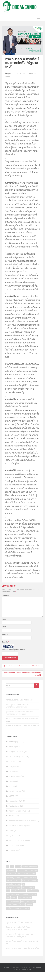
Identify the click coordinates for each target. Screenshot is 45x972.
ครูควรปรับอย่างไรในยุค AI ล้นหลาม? (19, 700)
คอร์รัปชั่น (10, 884)
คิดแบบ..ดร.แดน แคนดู (17, 811)
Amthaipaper (14, 742)
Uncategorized (15, 791)
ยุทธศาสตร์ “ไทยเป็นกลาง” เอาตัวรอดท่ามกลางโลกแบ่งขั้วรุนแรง (20, 712)
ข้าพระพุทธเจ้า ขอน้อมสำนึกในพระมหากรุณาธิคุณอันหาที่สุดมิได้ (18, 705)
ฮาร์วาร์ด (29, 905)
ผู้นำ (29, 891)
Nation (7, 76)
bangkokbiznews (16, 751)
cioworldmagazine (17, 756)
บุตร (8, 891)
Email (4, 627)
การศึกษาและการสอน (29, 877)
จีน (23, 884)
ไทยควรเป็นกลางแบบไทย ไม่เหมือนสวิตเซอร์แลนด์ (22, 719)
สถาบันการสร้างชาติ (25, 898)
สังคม (23, 901)
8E (7, 867)
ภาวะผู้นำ (35, 891)
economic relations (30, 867)
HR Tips (12, 771)
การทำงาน (10, 874)
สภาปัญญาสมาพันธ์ (13, 901)
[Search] (36, 685)
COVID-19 (13, 761)
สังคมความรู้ (31, 901)
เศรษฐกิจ (26, 908)
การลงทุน (10, 877)
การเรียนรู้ (17, 880)
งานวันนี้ (12, 816)
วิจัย (8, 898)
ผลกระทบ (22, 891)
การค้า (26, 870)
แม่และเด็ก (13, 850)
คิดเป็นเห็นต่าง (14, 806)
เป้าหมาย (18, 908)
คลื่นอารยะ (34, 880)
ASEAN (18, 867)
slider (11, 786)
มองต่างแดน (26, 894)
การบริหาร (18, 874)
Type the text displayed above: (13, 650)
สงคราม (13, 898)
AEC (11, 867)
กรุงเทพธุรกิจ (11, 870)
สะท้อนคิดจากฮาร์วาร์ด (17, 840)
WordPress (27, 969)
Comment (6, 595)
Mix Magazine (14, 776)
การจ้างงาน (33, 870)
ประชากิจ (14, 891)
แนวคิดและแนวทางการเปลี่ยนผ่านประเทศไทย (22, 726)
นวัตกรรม (31, 887)
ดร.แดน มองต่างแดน (17, 825)
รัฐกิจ (34, 894)
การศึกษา (18, 877)
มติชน (11, 830)
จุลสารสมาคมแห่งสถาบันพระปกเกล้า (22, 821)
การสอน (9, 880)
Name (4, 619)
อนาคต (9, 905)
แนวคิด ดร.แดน (15, 845)
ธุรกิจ (24, 887)
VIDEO (11, 796)
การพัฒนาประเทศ (29, 874)
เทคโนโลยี (10, 908)
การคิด (20, 870)
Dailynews (13, 766)
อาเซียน (15, 905)
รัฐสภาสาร (13, 835)
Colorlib (38, 967)
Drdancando (8, 967)
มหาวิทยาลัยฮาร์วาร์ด (13, 894)
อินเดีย (22, 905)
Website (5, 634)
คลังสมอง (25, 880)
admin (24, 73)
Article (33, 73)
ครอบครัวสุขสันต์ (15, 801)
